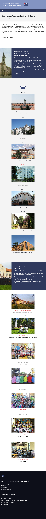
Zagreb (23, 92)
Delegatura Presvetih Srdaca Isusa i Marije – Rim (23, 252)
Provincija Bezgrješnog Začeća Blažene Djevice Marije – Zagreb (23, 111)
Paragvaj (23, 211)
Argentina (23, 189)
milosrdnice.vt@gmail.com (6, 489)
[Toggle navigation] (4, 10)
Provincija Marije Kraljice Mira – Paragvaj (23, 230)
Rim (23, 233)
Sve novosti (23, 41)
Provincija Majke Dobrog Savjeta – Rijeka (23, 160)
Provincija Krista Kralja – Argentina (23, 207)
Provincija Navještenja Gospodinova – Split (23, 135)
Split (23, 117)
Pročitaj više (17, 73)
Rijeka (23, 142)
